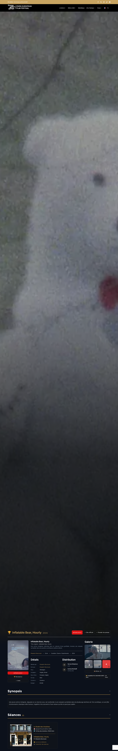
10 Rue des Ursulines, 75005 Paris (45, 731)
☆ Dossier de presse (102, 632)
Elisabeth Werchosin (36, 653)
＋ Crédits (18, 680)
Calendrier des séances (42, 744)
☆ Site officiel (89, 632)
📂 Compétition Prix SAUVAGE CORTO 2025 (97, 676)
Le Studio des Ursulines (42, 727)
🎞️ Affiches (97, 671)
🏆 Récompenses (18, 676)
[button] (107, 8)
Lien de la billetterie (41, 742)
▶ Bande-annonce (77, 632)
